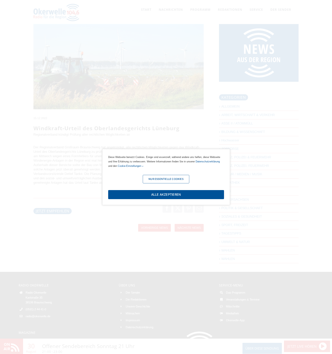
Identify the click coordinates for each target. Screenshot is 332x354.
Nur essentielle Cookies (166, 178)
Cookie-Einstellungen (130, 165)
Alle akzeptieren (166, 194)
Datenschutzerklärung (208, 161)
